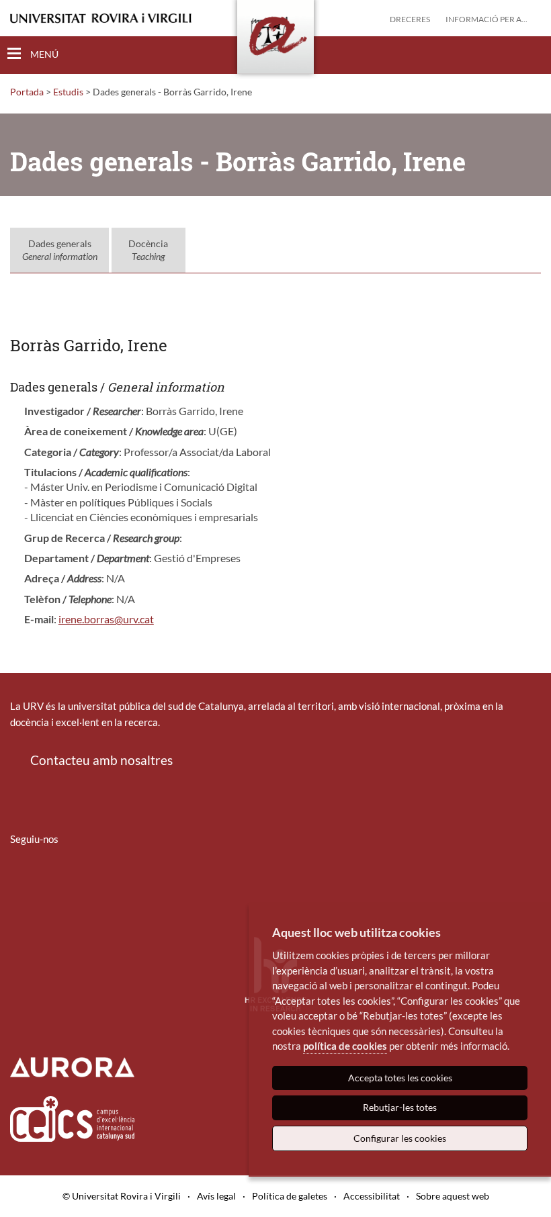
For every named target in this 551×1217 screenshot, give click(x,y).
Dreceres (410, 19)
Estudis (68, 91)
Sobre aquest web (452, 1196)
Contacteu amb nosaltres (101, 760)
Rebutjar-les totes (400, 1107)
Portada (27, 91)
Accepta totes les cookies (400, 1077)
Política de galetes (289, 1196)
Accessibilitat (371, 1196)
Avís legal (216, 1196)
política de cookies (345, 1046)
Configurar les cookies (399, 1138)
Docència (148, 250)
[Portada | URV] (275, 39)
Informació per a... (486, 19)
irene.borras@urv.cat (106, 619)
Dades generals (59, 250)
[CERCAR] (530, 54)
